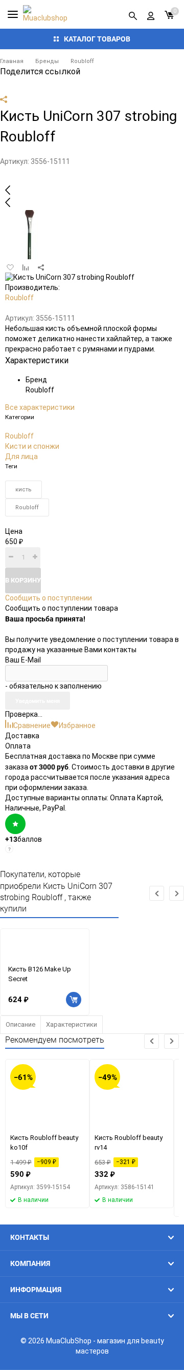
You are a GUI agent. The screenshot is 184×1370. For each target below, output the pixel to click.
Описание (20, 1024)
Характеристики (71, 1024)
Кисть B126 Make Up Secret (39, 974)
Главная (12, 61)
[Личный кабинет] (150, 14)
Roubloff (82, 61)
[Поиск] (133, 14)
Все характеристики (40, 407)
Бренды (47, 61)
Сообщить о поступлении (48, 598)
